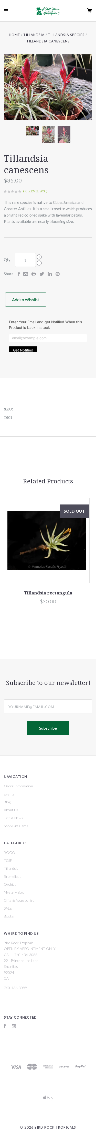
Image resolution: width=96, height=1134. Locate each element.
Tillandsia (11, 868)
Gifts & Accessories (19, 900)
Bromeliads (12, 876)
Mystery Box (14, 892)
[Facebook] (5, 1026)
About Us (11, 810)
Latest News (13, 818)
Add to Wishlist (25, 299)
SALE (8, 908)
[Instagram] (14, 1026)
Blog (7, 802)
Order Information (18, 786)
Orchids (10, 884)
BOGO (9, 852)
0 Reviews (35, 191)
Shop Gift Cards (16, 826)
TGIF (8, 860)
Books (9, 916)
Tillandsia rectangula (48, 592)
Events (9, 794)
